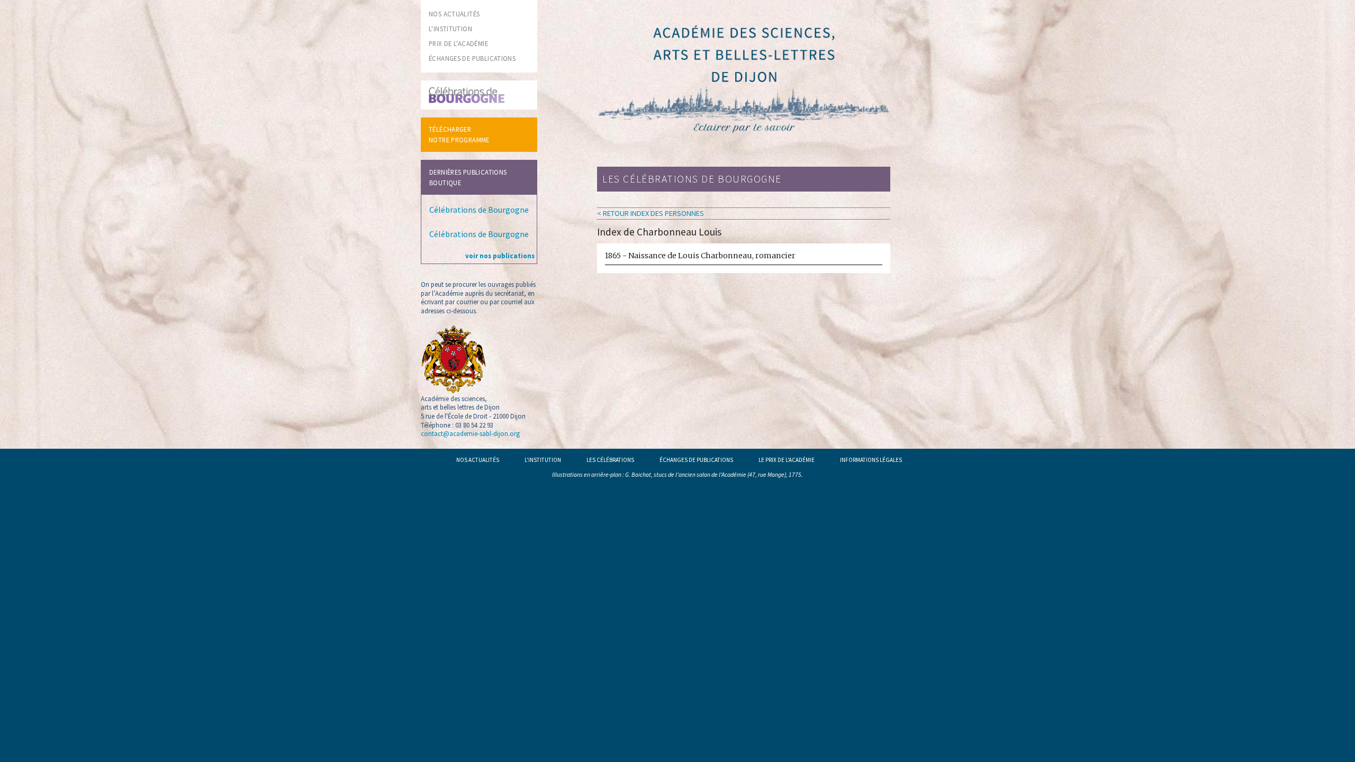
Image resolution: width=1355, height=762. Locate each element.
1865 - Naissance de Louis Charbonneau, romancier (700, 255)
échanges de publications (472, 58)
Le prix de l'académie (786, 460)
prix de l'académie (458, 43)
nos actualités (454, 14)
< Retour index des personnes (650, 213)
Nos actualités (477, 460)
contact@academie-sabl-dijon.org (470, 433)
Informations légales (871, 460)
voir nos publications (500, 255)
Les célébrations (610, 460)
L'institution (543, 460)
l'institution (450, 28)
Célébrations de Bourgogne (479, 209)
